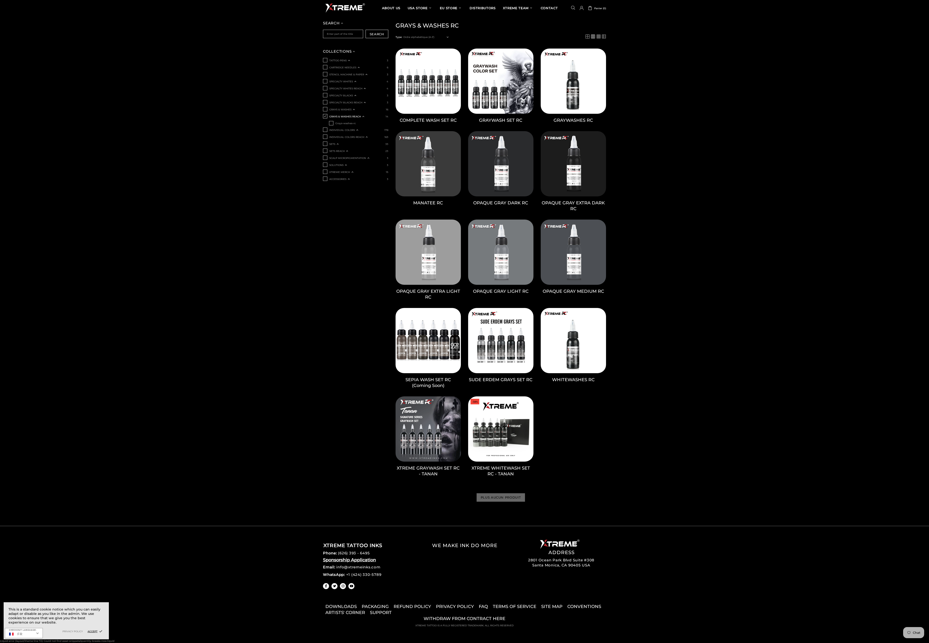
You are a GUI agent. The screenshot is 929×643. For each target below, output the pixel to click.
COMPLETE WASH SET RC (428, 120)
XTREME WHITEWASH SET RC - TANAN (501, 471)
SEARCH (377, 34)
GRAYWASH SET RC (500, 120)
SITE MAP (551, 606)
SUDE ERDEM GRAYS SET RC (500, 379)
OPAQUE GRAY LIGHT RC (501, 291)
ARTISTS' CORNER (345, 612)
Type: (399, 37)
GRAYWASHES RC (573, 120)
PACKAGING (375, 606)
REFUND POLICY (412, 606)
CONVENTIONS (584, 606)
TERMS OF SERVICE (514, 606)
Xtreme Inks (345, 8)
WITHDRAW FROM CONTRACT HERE (464, 618)
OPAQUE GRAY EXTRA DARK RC (573, 205)
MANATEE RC (428, 203)
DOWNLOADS (341, 606)
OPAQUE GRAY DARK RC (500, 203)
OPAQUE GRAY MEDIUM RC (573, 291)
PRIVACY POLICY (455, 606)
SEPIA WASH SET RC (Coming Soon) (428, 382)
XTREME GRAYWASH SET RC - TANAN (428, 471)
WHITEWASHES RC (573, 379)
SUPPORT (381, 612)
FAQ (483, 606)
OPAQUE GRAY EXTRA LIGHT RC (428, 294)
